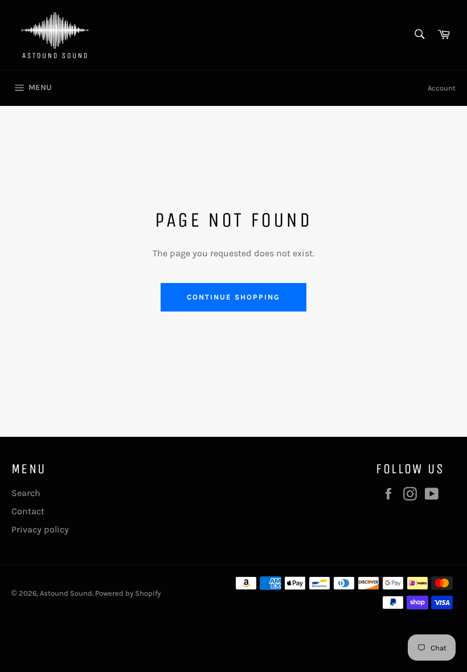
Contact (27, 511)
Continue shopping (233, 297)
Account (442, 88)
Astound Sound (66, 593)
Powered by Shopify (128, 593)
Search (25, 492)
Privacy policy (40, 529)
